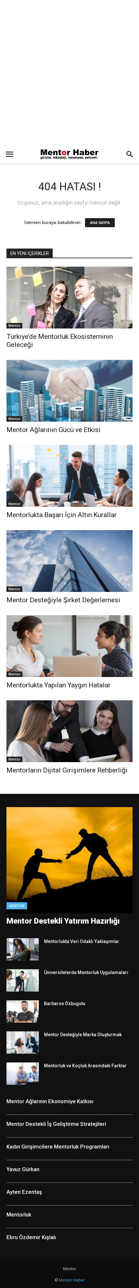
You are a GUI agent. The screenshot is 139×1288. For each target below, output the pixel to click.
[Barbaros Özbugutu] (22, 1011)
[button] (130, 154)
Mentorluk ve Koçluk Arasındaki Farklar (85, 1065)
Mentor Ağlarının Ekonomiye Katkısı (49, 1101)
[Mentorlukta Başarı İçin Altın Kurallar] (69, 476)
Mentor (14, 325)
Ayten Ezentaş (24, 1192)
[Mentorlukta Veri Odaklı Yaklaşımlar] (22, 949)
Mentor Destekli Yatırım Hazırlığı (63, 921)
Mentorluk (18, 1214)
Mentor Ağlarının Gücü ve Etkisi (53, 430)
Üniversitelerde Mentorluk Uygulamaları (86, 972)
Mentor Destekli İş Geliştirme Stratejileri (56, 1124)
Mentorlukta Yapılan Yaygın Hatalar (58, 685)
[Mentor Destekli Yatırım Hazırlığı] (69, 860)
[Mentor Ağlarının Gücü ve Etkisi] (69, 391)
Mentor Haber (72, 1280)
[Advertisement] (69, 72)
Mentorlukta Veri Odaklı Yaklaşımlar (81, 941)
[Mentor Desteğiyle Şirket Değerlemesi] (69, 561)
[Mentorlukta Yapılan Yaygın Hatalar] (69, 646)
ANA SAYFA (100, 223)
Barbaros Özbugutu (64, 1003)
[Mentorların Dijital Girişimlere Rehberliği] (69, 731)
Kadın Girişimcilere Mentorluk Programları (57, 1146)
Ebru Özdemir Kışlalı (31, 1237)
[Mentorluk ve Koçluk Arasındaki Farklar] (22, 1073)
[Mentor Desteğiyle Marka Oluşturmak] (22, 1042)
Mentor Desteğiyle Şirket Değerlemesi (63, 600)
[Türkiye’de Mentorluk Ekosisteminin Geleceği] (69, 297)
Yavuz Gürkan (22, 1169)
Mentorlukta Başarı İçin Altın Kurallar (61, 515)
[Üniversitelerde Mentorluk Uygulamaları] (22, 980)
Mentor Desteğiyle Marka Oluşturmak (83, 1034)
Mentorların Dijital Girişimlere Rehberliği (67, 770)
